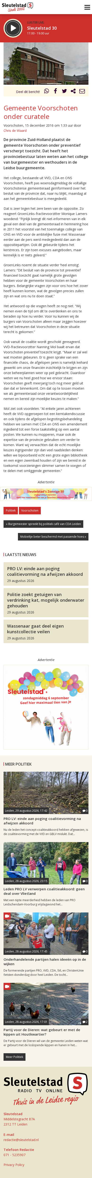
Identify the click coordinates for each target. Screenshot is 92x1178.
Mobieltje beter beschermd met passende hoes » (53, 537)
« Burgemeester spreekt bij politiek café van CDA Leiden (43, 524)
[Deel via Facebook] (56, 91)
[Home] (17, 6)
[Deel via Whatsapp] (47, 91)
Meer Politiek (14, 1057)
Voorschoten (29, 510)
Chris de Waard (15, 130)
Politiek (11, 510)
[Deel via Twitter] (64, 91)
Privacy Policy (14, 1164)
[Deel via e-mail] (82, 91)
